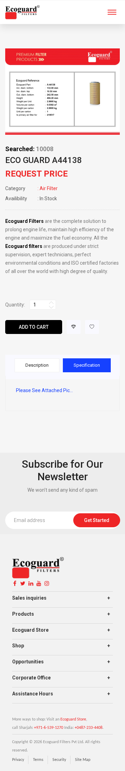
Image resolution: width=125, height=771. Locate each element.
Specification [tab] (87, 365)
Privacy (18, 760)
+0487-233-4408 (88, 728)
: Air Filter (31, 188)
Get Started (96, 520)
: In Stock (31, 198)
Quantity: (15, 304)
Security (59, 760)
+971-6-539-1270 (48, 728)
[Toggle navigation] (112, 13)
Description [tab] (37, 365)
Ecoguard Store (73, 719)
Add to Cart (34, 327)
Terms (38, 760)
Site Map (82, 760)
